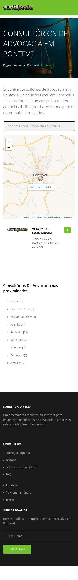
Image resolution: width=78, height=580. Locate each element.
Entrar (10, 499)
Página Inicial (12, 65)
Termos (11, 460)
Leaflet (25, 217)
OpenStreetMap (53, 217)
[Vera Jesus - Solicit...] (40, 178)
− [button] (8, 147)
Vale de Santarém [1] (23, 317)
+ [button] (8, 141)
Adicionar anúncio (18, 492)
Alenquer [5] (17, 347)
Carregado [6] (18, 355)
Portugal (33, 65)
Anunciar (12, 485)
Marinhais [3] (18, 340)
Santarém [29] (19, 332)
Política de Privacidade (21, 467)
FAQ (8, 474)
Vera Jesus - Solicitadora (42, 231)
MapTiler (37, 217)
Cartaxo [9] (17, 301)
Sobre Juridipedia (18, 453)
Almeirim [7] (17, 363)
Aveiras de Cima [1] (22, 309)
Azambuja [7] (18, 324)
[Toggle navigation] (69, 9)
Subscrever (17, 549)
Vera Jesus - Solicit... (41, 187)
